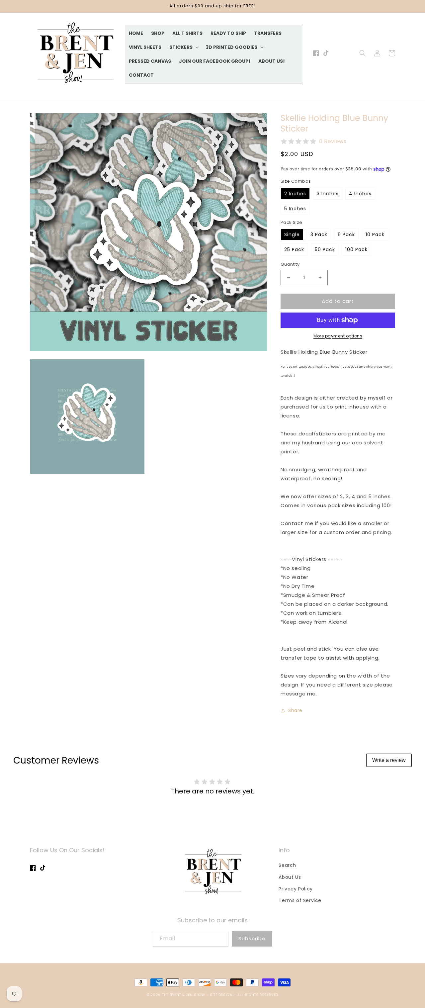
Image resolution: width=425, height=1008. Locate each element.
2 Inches (295, 193)
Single (292, 234)
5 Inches (295, 208)
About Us (290, 877)
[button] (183, 47)
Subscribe (252, 938)
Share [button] (295, 710)
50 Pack (325, 249)
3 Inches (328, 193)
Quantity (290, 264)
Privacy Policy (295, 888)
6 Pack (346, 234)
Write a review (389, 760)
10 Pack (375, 234)
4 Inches (360, 193)
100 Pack (356, 249)
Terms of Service (300, 900)
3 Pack (318, 234)
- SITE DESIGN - (222, 994)
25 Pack (294, 249)
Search (287, 865)
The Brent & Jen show (183, 994)
